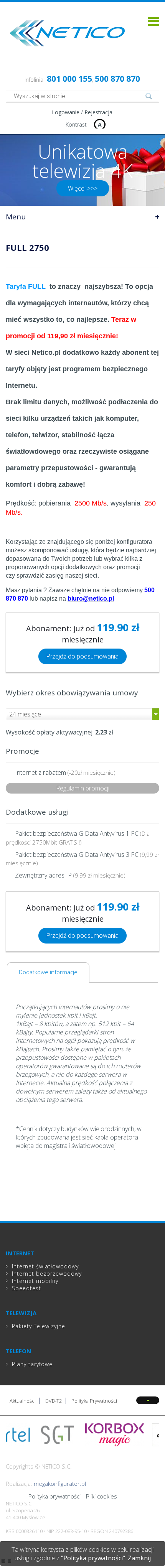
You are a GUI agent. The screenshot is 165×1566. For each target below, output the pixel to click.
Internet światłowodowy (45, 1266)
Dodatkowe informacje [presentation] (48, 972)
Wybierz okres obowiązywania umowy (72, 693)
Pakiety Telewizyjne (38, 1326)
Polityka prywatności (54, 1496)
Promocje (22, 751)
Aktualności (23, 1400)
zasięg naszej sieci (71, 575)
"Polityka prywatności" (93, 1558)
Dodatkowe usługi (37, 812)
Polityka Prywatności (94, 1400)
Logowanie (65, 112)
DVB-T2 (53, 1400)
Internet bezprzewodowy (47, 1273)
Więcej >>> (82, 188)
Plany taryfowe (32, 1364)
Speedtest (26, 1288)
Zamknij (139, 1558)
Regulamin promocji (82, 788)
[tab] (48, 972)
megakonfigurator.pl (60, 1483)
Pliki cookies (101, 1496)
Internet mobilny (35, 1280)
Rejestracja (98, 112)
